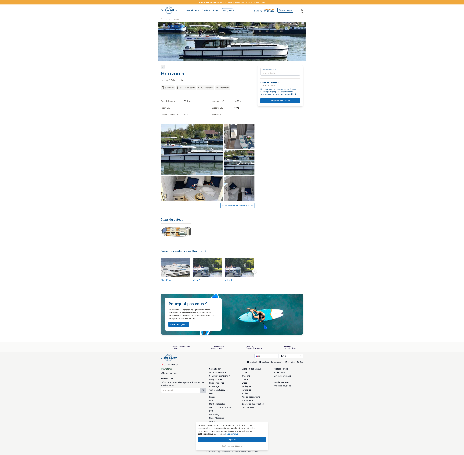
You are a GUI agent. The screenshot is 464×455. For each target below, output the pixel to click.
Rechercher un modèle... (270, 70)
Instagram (278, 362)
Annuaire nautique (282, 385)
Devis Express (248, 407)
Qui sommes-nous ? (218, 372)
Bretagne (246, 375)
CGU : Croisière (216, 407)
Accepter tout (232, 439)
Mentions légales (217, 404)
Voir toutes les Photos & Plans (239, 205)
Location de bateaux (280, 100)
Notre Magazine (216, 418)
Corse (244, 372)
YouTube (265, 362)
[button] (191, 10)
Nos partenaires (216, 383)
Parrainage (214, 386)
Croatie (245, 379)
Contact (212, 421)
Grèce (244, 383)
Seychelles (246, 390)
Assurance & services (218, 390)
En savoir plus (231, 434)
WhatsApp (168, 368)
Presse (212, 397)
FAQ (211, 393)
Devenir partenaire (282, 375)
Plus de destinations (251, 397)
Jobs (211, 400)
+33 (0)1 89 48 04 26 (172, 364)
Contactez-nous (170, 373)
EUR (284, 356)
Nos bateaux (247, 400)
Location (228, 407)
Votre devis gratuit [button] (178, 324)
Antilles (245, 393)
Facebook (253, 362)
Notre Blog (214, 414)
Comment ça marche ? (219, 375)
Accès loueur (280, 372)
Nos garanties (215, 379)
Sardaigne (246, 386)
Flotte (168, 19)
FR (259, 356)
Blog (301, 362)
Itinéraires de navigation (253, 404)
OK (203, 390)
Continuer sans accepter (232, 446)
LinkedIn (291, 362)
